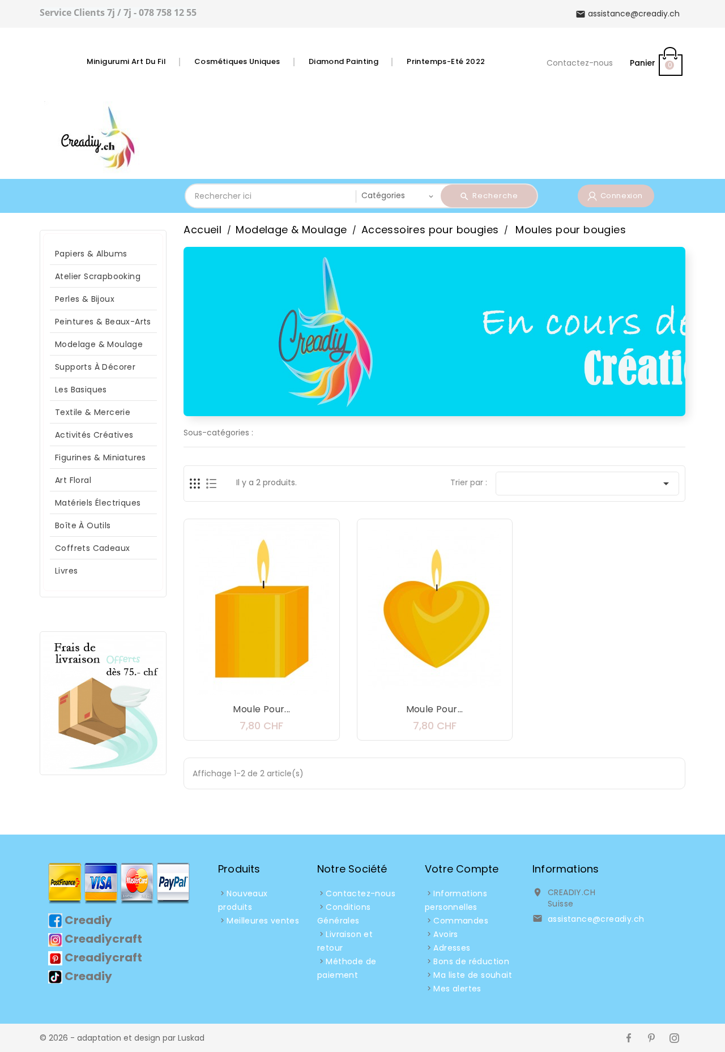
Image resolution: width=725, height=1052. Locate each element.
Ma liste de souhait (472, 975)
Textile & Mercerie (92, 412)
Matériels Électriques (97, 502)
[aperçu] (295, 687)
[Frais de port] (103, 702)
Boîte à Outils (83, 525)
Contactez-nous (580, 63)
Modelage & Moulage (99, 344)
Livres (66, 570)
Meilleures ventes (263, 920)
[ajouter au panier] (228, 687)
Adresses (451, 947)
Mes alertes (457, 988)
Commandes (460, 920)
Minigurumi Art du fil (126, 61)
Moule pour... (261, 709)
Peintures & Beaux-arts (103, 321)
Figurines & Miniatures (100, 457)
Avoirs (445, 934)
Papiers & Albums (91, 253)
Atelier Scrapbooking (97, 276)
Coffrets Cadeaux (92, 548)
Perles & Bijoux (84, 299)
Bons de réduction (471, 961)
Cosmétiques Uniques (237, 61)
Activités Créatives (94, 435)
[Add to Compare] (273, 687)
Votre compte (461, 869)
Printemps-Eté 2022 (446, 61)
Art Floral (73, 480)
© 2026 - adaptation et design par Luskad (122, 1038)
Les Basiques (81, 389)
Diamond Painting (343, 61)
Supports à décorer (95, 367)
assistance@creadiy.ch (596, 919)
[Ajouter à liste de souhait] (250, 687)
